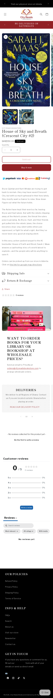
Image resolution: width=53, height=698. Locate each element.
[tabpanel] (26, 545)
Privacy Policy (11, 587)
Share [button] (7, 289)
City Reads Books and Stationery (22, 695)
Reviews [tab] (10, 517)
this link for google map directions (26, 265)
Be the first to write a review (26, 440)
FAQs (7, 615)
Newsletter (10, 638)
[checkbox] (43, 531)
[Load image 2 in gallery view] (26, 116)
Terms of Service (13, 598)
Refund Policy (11, 581)
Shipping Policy (12, 593)
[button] (5, 14)
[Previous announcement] (5, 4)
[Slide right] (32, 416)
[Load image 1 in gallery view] (10, 116)
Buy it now (26, 167)
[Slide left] (21, 416)
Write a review (26, 508)
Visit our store (12, 632)
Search (8, 621)
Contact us (10, 644)
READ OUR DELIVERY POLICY (24, 407)
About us (9, 627)
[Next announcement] (48, 4)
